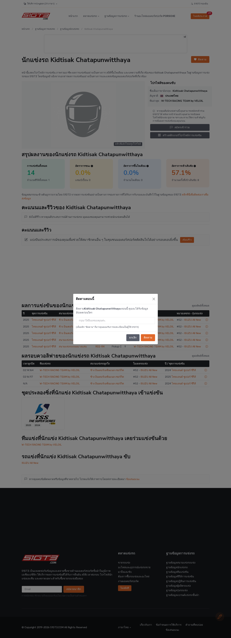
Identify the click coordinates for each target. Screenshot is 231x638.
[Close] (153, 299)
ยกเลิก (133, 337)
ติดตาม (148, 337)
